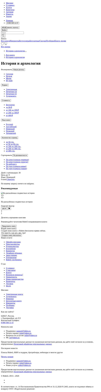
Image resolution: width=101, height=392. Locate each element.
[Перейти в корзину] (5, 44)
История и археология (15, 51)
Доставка (10, 308)
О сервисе (10, 5)
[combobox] (50, 32)
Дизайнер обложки (14, 253)
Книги (8, 272)
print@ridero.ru (25, 333)
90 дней (9, 81)
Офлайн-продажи (13, 242)
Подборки (50, 41)
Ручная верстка (12, 246)
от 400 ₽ (9, 115)
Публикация (11, 257)
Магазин (9, 3)
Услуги (9, 7)
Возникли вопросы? (14, 275)
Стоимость (6, 100)
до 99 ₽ (9, 107)
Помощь (9, 20)
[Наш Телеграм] (7, 382)
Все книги (5, 41)
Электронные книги (14, 294)
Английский (11, 127)
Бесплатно (10, 105)
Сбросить (11, 179)
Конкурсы (10, 10)
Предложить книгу (9, 226)
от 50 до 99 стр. (12, 144)
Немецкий (10, 129)
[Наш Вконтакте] (7, 380)
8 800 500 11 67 (7, 323)
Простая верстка (13, 244)
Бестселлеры (24, 41)
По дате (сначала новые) (16, 166)
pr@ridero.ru (14, 338)
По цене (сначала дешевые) (17, 160)
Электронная (11, 89)
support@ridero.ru (23, 331)
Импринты (14, 41)
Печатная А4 (11, 92)
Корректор (10, 251)
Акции (9, 16)
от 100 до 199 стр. (13, 146)
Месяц (8, 78)
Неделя (9, 76)
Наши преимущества (15, 279)
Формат (5, 85)
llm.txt (8, 286)
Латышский (11, 133)
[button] (50, 35)
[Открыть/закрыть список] (26, 51)
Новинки (10, 299)
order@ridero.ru (30, 335)
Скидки (43, 41)
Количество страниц (9, 138)
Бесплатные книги (14, 301)
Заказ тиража (11, 255)
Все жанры (5, 47)
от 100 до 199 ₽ (12, 110)
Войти (4, 30)
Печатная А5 (11, 94)
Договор (9, 284)
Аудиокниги (11, 296)
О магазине (11, 270)
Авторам (9, 12)
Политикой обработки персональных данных (33, 344)
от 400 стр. (10, 151)
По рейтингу (11, 164)
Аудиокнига (11, 96)
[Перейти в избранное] (2, 44)
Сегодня (9, 74)
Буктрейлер (11, 249)
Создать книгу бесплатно (11, 235)
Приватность (11, 277)
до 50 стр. (10, 142)
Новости (9, 14)
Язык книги (6, 120)
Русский (9, 124)
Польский (10, 131)
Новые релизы (18, 70)
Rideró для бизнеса (14, 260)
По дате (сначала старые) (16, 169)
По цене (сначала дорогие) (17, 162)
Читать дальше (7, 357)
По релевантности (20, 155)
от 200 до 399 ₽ (12, 113)
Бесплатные (35, 41)
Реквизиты (10, 281)
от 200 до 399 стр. (13, 149)
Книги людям (60, 41)
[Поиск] (3, 36)
